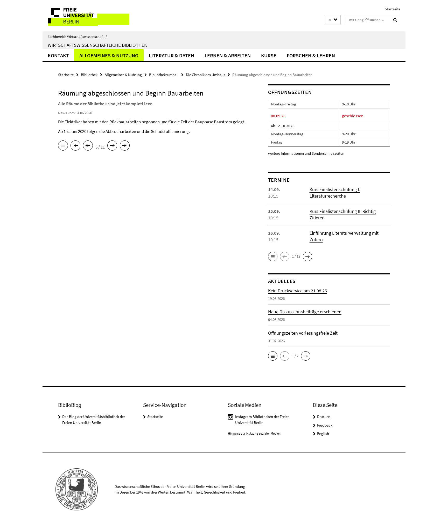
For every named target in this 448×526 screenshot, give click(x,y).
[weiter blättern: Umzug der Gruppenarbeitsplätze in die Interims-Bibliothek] (112, 146)
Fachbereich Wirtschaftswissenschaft (77, 36)
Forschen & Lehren (311, 55)
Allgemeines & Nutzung (108, 55)
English (323, 433)
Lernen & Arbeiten (228, 55)
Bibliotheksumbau (164, 74)
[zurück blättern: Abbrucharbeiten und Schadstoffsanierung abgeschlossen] (88, 146)
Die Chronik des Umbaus (205, 74)
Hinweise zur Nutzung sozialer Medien (254, 433)
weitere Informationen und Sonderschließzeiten (306, 153)
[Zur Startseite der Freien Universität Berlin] (86, 15)
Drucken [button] (323, 416)
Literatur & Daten (171, 55)
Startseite (392, 8)
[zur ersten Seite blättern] (75, 146)
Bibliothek (89, 74)
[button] (332, 20)
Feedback (324, 425)
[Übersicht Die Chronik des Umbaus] (63, 146)
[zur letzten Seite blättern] (125, 146)
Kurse (268, 55)
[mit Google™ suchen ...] (395, 20)
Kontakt (58, 55)
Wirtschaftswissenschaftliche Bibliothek (97, 45)
